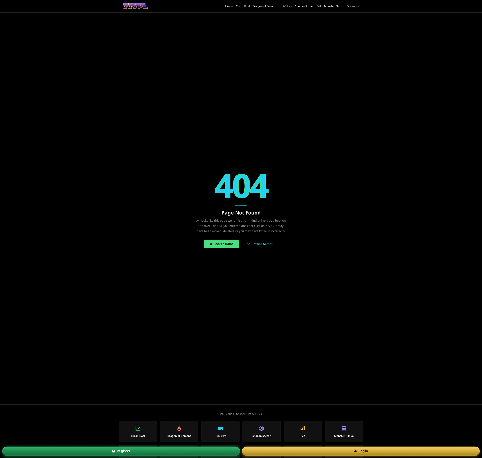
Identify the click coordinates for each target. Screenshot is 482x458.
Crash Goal (243, 6)
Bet (319, 6)
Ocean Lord (354, 6)
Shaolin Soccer (304, 6)
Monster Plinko (334, 6)
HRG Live (286, 6)
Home (229, 6)
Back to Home (222, 244)
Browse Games (261, 244)
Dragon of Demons (265, 6)
